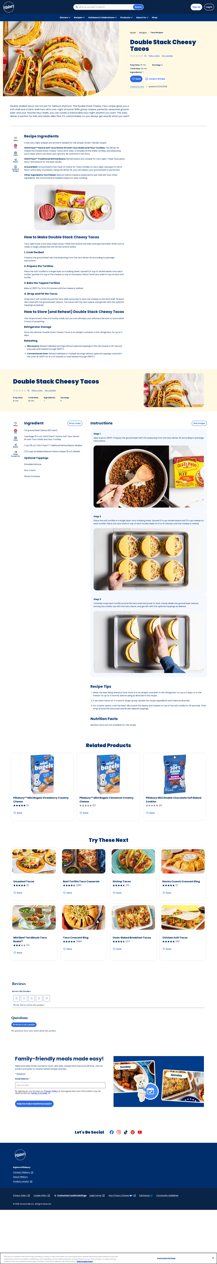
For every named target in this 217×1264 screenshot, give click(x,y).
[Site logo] (20, 1155)
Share (15, 162)
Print (16, 155)
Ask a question (167, 56)
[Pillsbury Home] (8, 7)
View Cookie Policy (85, 1261)
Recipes (143, 32)
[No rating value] (137, 56)
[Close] (213, 1258)
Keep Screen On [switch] (15, 455)
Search (138, 7)
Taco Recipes (156, 32)
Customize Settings (166, 1258)
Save (138, 78)
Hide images (199, 423)
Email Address (22, 1079)
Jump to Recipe (157, 78)
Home (133, 32)
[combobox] (105, 7)
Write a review (154, 56)
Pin (15, 148)
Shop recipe (75, 423)
